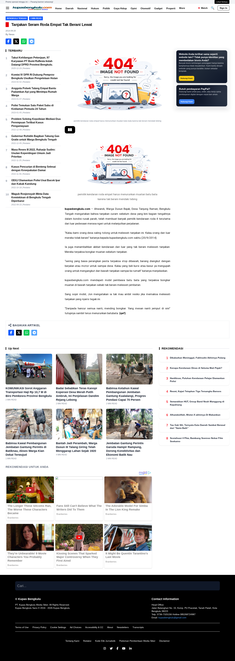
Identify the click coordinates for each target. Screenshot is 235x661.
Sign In (223, 8)
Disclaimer (164, 641)
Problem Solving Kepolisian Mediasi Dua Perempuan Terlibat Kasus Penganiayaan (36, 122)
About (110, 627)
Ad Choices (75, 627)
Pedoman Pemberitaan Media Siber (137, 641)
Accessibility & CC (94, 627)
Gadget (158, 8)
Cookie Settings (58, 627)
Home (58, 8)
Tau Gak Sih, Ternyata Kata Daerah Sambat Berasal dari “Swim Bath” (197, 426)
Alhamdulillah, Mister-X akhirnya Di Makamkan (195, 415)
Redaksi (87, 641)
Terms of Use (22, 627)
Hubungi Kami (186, 78)
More (182, 8)
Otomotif (145, 8)
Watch (204, 8)
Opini (134, 8)
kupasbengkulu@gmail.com (172, 617)
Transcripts (138, 627)
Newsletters (123, 627)
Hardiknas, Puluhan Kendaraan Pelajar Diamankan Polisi (197, 380)
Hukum (95, 8)
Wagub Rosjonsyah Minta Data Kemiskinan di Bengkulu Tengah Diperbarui (31, 197)
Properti (170, 8)
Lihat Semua (221, 2)
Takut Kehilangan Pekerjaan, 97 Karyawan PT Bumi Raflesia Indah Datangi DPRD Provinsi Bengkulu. (32, 61)
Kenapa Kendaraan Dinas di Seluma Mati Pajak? (196, 368)
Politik (106, 8)
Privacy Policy (39, 627)
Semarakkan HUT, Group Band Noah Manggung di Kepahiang (197, 403)
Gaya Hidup (120, 8)
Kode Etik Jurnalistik (105, 641)
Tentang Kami (72, 641)
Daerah (70, 8)
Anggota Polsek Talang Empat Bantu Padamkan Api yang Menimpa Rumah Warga (34, 92)
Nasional (82, 8)
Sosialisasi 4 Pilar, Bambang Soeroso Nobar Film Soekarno (196, 439)
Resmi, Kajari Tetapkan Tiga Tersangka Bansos (195, 391)
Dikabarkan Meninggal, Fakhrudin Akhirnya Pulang (198, 357)
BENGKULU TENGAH (17, 18)
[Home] (32, 8)
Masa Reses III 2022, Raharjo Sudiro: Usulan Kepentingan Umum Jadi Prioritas (33, 153)
